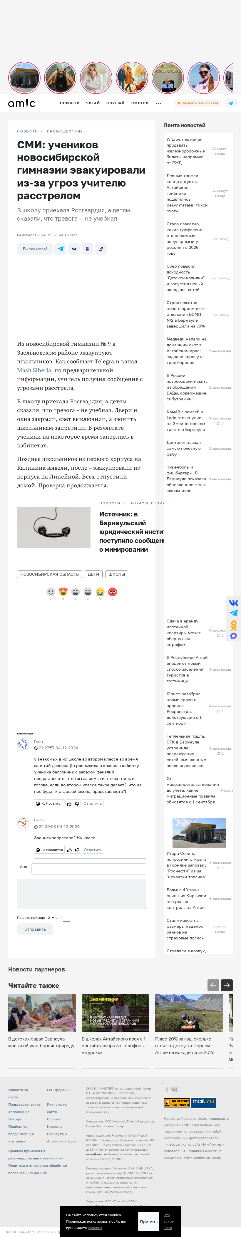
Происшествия (65, 131)
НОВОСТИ (27, 131)
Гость (38, 741)
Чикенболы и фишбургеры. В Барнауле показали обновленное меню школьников (186, 478)
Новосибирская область (49, 574)
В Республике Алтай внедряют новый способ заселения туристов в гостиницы (187, 669)
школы (116, 574)
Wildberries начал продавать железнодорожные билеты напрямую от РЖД (186, 151)
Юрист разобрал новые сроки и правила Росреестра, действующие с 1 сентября (184, 708)
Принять (149, 1221)
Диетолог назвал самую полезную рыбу (184, 448)
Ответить (92, 803)
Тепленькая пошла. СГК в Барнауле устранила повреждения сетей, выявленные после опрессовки (186, 751)
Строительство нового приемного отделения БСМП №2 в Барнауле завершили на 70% (186, 314)
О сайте (54, 1119)
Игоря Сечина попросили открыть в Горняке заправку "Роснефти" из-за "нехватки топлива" (187, 865)
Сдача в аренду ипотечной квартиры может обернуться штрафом (184, 632)
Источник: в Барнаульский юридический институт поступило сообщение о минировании (136, 531)
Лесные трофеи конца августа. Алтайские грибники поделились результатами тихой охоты (187, 193)
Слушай (115, 103)
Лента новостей (184, 125)
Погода (14, 1119)
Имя (23, 866)
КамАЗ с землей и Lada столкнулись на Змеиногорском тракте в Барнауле (186, 420)
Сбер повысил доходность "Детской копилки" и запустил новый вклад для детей (186, 277)
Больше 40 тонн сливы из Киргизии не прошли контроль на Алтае (186, 898)
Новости (69, 103)
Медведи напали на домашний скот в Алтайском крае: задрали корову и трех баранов (187, 350)
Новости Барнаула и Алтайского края (61, 1133)
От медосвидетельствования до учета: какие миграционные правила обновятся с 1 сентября (193, 790)
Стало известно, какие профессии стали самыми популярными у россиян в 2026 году (184, 238)
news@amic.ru (96, 1154)
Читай (93, 103)
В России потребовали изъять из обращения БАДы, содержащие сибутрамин (187, 387)
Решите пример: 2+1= (39, 917)
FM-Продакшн (59, 1089)
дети (93, 574)
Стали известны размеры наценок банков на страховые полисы (186, 929)
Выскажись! (35, 248)
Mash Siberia (34, 370)
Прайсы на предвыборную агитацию (21, 1133)
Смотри (140, 103)
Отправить (35, 929)
